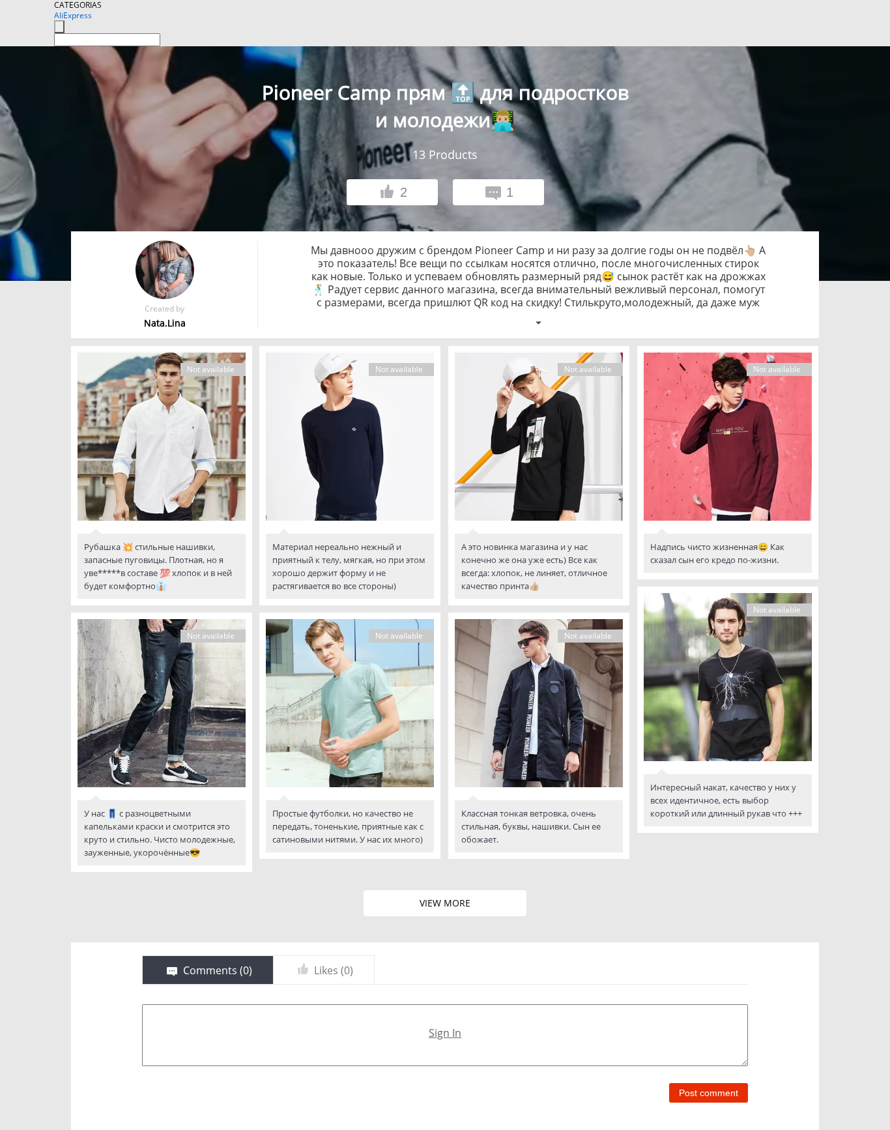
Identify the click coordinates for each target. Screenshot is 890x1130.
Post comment (708, 1093)
